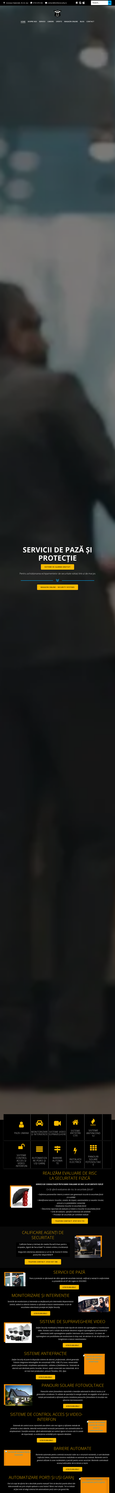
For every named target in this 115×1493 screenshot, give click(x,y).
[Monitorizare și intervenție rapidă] (39, 1123)
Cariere (51, 21)
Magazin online (71, 21)
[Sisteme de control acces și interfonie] (21, 1147)
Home (23, 21)
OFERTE (59, 21)
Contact (90, 21)
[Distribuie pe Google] (83, 3)
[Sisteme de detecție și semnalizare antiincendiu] (93, 1122)
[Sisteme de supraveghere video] (57, 1123)
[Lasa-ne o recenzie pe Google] (80, 3)
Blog (82, 21)
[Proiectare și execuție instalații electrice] (75, 1151)
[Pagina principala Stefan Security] (57, 13)
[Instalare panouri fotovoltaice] (93, 1148)
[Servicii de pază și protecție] (21, 1125)
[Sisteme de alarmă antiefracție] (75, 1122)
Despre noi (32, 21)
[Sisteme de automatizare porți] (39, 1149)
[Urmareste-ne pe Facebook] (77, 3)
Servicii (42, 21)
